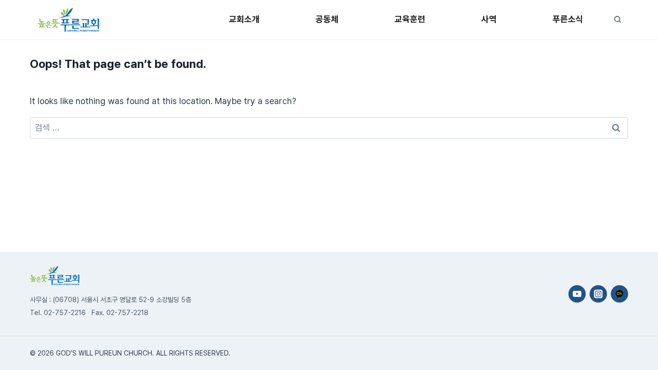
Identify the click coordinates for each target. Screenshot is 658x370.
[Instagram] (598, 294)
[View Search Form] (617, 19)
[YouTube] (577, 294)
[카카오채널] (619, 294)
